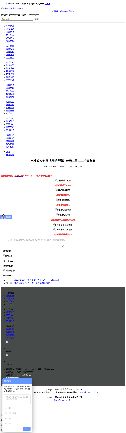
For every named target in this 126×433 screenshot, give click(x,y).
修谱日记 (10, 121)
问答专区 (10, 127)
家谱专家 (10, 138)
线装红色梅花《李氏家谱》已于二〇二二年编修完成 (36, 280)
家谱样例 (10, 74)
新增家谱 (10, 71)
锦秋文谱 (10, 49)
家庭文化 (10, 32)
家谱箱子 (10, 111)
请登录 (47, 4)
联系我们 (10, 144)
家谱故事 (10, 88)
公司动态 (10, 52)
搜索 (36, 19)
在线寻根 (10, 130)
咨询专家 (10, 41)
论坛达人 (10, 38)
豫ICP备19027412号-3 (89, 392)
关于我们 (10, 26)
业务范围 (10, 55)
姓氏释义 (10, 91)
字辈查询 (10, 80)
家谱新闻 (10, 97)
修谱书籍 (10, 105)
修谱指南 (10, 68)
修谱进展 (10, 65)
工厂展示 (10, 58)
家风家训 (10, 94)
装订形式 (10, 77)
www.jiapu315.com (23, 375)
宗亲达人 (10, 124)
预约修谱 (10, 141)
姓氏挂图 (10, 108)
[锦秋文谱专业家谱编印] (63, 8)
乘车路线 (10, 147)
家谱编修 (10, 29)
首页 (8, 152)
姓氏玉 (9, 113)
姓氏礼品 (10, 35)
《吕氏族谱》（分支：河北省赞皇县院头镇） (32, 283)
